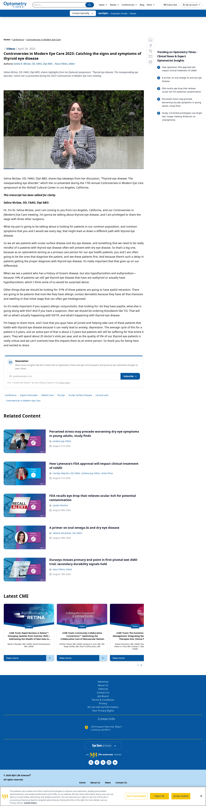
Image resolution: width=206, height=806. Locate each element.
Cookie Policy (30, 802)
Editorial (103, 689)
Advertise (103, 681)
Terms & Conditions (103, 699)
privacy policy (64, 382)
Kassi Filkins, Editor (62, 569)
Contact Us (103, 692)
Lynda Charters (60, 505)
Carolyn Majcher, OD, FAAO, (66, 473)
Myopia (133, 13)
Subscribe (129, 376)
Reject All (159, 796)
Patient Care (47, 395)
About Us (103, 685)
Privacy (103, 703)
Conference (18, 39)
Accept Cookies (181, 796)
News (102, 4)
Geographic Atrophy (119, 13)
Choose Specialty (80, 13)
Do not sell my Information (103, 707)
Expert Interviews (29, 395)
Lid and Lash (102, 395)
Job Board (103, 696)
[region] (103, 796)
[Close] (201, 796)
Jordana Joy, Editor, (91, 473)
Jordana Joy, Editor (62, 441)
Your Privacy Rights (103, 710)
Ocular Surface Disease (80, 395)
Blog (142, 4)
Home (7, 39)
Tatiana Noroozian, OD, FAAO (67, 533)
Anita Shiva (107, 473)
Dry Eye (61, 395)
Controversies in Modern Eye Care (23, 400)
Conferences (128, 4)
